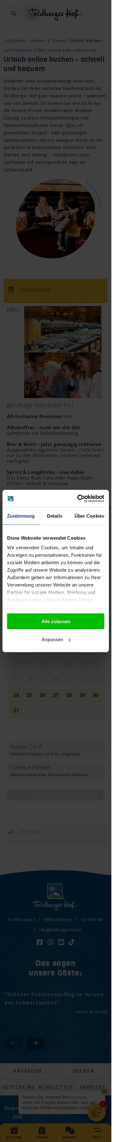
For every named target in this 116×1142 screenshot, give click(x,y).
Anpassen (52, 639)
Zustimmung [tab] (21, 515)
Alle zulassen (55, 621)
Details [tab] (54, 515)
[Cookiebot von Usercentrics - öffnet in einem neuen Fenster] (78, 499)
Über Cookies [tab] (89, 515)
